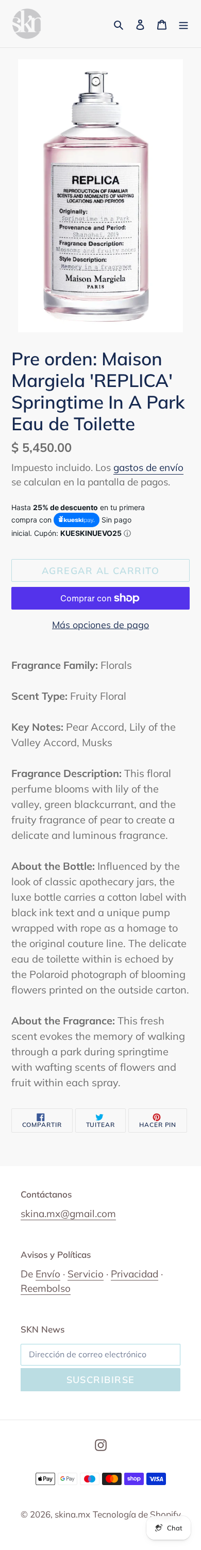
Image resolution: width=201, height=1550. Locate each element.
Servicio (86, 1274)
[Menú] (183, 24)
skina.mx (72, 1514)
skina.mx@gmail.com (68, 1213)
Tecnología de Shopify (137, 1514)
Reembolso (46, 1288)
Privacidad (134, 1274)
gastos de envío (148, 467)
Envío (48, 1274)
